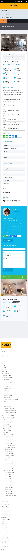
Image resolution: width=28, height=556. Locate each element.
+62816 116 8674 (12, 218)
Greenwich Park (9, 483)
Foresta (7, 474)
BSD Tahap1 (7, 397)
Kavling (4, 513)
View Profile (7, 240)
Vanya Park (8, 487)
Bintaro (3, 359)
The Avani (7, 478)
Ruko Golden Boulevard (11, 399)
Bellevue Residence (10, 412)
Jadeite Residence (9, 495)
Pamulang (5, 424)
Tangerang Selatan (6, 415)
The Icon (7, 481)
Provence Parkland (9, 461)
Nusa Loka (7, 451)
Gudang (4, 528)
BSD (4, 393)
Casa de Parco (8, 408)
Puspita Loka (8, 453)
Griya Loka (7, 449)
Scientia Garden (8, 384)
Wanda (13, 209)
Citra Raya (5, 386)
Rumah (4, 506)
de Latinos (7, 437)
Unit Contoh (4, 538)
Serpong (5, 428)
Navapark (7, 485)
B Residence (8, 403)
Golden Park (7, 395)
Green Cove (8, 489)
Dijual (2, 536)
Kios (3, 525)
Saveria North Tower (10, 410)
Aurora (6, 390)
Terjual (2, 542)
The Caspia (8, 493)
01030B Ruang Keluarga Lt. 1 (12, 200)
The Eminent (8, 472)
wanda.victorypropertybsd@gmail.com (12, 226)
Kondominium (5, 511)
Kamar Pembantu (7, 192)
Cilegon (4, 371)
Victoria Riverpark (9, 441)
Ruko (3, 521)
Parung (3, 363)
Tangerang (4, 373)
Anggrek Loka (8, 468)
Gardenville (6, 388)
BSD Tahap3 (7, 401)
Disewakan (3, 540)
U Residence (7, 379)
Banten (3, 369)
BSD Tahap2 (7, 406)
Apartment (4, 515)
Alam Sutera (6, 375)
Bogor (2, 367)
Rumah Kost (5, 519)
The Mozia (7, 491)
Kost (3, 508)
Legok (2, 365)
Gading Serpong (7, 382)
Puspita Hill (8, 466)
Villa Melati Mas (7, 419)
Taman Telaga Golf (9, 445)
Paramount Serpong (8, 417)
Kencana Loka (8, 455)
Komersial (3, 517)
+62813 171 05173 (12, 220)
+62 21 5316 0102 (22, 1)
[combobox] (14, 10)
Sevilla (6, 459)
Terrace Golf (8, 464)
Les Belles (6, 430)
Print (14, 58)
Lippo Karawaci (7, 377)
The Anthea (8, 457)
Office (3, 523)
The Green (7, 439)
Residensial (3, 504)
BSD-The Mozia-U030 (10, 299)
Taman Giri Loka (9, 447)
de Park (7, 476)
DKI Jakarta (4, 361)
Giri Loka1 (7, 443)
